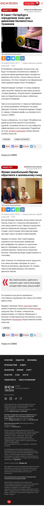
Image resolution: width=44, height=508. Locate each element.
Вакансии (24, 411)
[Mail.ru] (22, 58)
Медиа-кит (23, 463)
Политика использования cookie (15, 478)
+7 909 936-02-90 (32, 420)
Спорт (29, 370)
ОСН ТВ (25, 375)
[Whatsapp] (18, 58)
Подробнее (17, 459)
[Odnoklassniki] (3, 58)
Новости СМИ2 (9, 155)
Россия (7, 139)
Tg (35, 146)
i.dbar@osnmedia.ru (14, 420)
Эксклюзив (9, 370)
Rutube (26, 146)
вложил (37, 308)
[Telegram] (13, 58)
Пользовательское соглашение (14, 477)
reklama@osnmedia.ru (27, 423)
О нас (17, 375)
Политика (8, 360)
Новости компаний (27, 380)
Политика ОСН (31, 477)
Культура (8, 375)
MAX (16, 146)
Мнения (20, 370)
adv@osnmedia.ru (9, 425)
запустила (27, 306)
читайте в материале (17, 131)
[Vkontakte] (8, 58)
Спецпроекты (10, 380)
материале (17, 319)
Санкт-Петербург (22, 139)
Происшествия (10, 365)
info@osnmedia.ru (14, 411)
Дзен (7, 146)
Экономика (32, 360)
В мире (23, 365)
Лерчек (7, 328)
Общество (20, 360)
